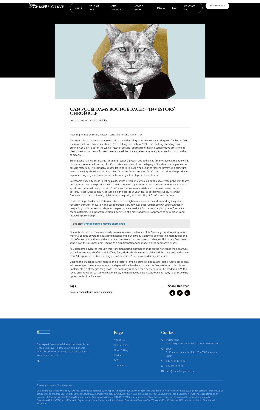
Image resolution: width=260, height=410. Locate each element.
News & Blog (139, 8)
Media (161, 7)
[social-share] (172, 293)
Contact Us (189, 8)
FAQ (174, 7)
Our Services (116, 8)
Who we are (95, 8)
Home (78, 7)
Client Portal (219, 5)
